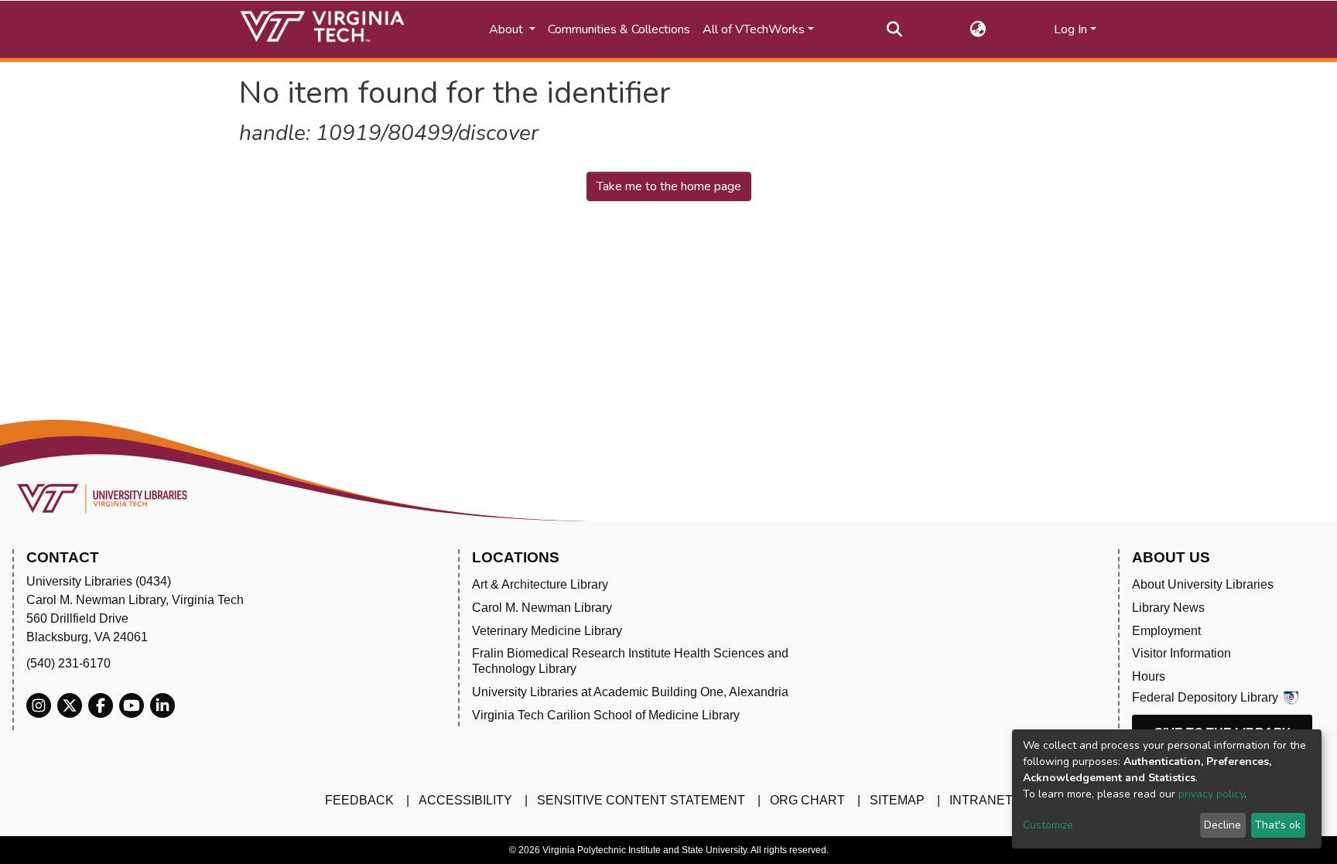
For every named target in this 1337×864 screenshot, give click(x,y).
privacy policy (1211, 794)
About (507, 29)
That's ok (1278, 825)
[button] (978, 29)
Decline (1222, 825)
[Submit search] (894, 29)
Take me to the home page (669, 186)
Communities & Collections (619, 29)
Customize (1048, 825)
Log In (1070, 29)
